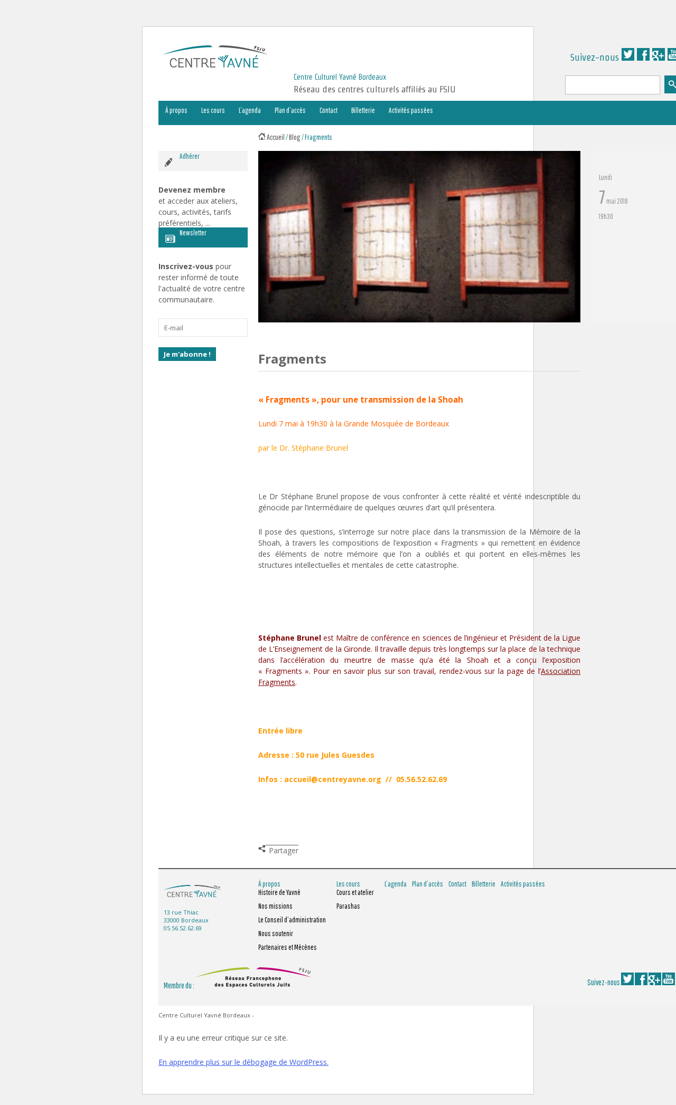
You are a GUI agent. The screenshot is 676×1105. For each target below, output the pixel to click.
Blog (295, 136)
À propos (176, 110)
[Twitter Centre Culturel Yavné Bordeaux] (628, 57)
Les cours (213, 110)
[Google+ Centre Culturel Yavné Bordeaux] (658, 57)
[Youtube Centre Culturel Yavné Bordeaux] (668, 982)
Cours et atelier (355, 892)
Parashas (348, 906)
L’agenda (250, 110)
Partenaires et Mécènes (287, 947)
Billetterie (363, 110)
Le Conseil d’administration (292, 920)
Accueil (276, 136)
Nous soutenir (275, 933)
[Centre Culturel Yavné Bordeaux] (215, 64)
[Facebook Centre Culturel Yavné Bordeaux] (643, 57)
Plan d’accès (290, 110)
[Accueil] (262, 136)
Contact (328, 110)
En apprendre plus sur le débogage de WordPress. (243, 1062)
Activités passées (411, 110)
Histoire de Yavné (279, 892)
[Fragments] (419, 320)
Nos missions (275, 906)
